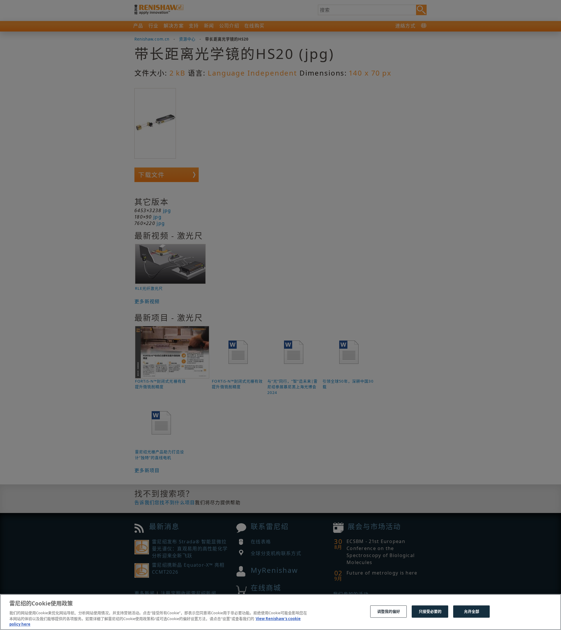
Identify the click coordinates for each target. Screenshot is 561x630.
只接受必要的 (430, 611)
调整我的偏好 (388, 611)
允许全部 (471, 611)
